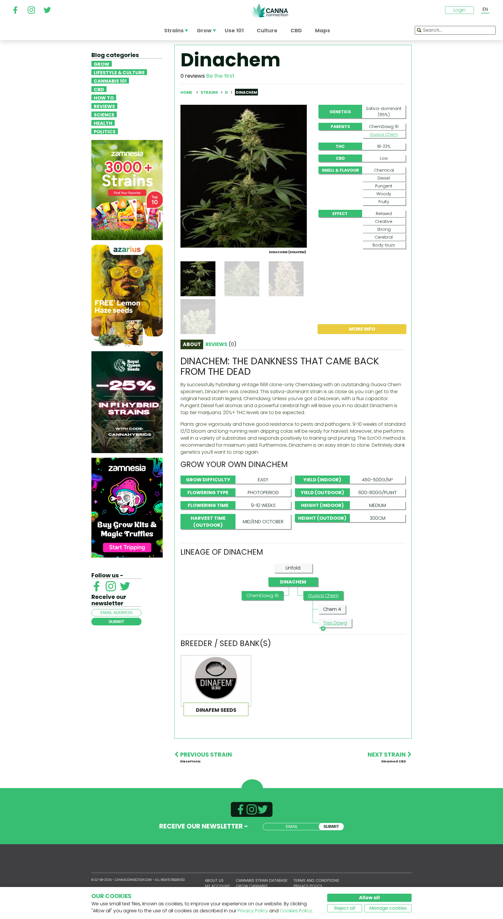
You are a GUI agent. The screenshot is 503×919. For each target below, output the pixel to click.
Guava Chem (384, 134)
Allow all (369, 897)
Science (104, 114)
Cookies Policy (296, 910)
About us (214, 880)
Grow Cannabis (252, 886)
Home (186, 92)
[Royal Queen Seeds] (127, 401)
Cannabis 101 (110, 81)
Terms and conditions (316, 880)
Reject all (344, 908)
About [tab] (192, 344)
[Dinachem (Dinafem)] (243, 176)
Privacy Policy (253, 910)
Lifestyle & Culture (119, 72)
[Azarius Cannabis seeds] (127, 295)
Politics (105, 131)
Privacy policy (307, 886)
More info (362, 329)
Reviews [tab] (221, 344)
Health (103, 123)
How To (104, 97)
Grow (101, 64)
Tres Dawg (335, 623)
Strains (210, 92)
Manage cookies (388, 908)
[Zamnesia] (127, 189)
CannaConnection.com (269, 10)
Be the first (220, 75)
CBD (99, 89)
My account (217, 886)
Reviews (104, 106)
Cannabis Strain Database (262, 880)
